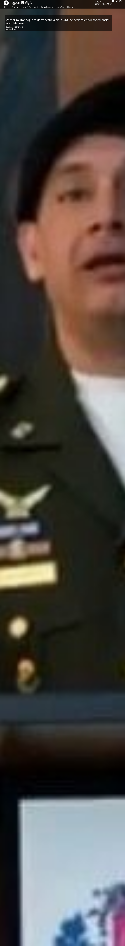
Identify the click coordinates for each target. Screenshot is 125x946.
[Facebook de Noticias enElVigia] (112, 1)
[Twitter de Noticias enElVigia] (116, 1)
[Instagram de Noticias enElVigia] (119, 1)
